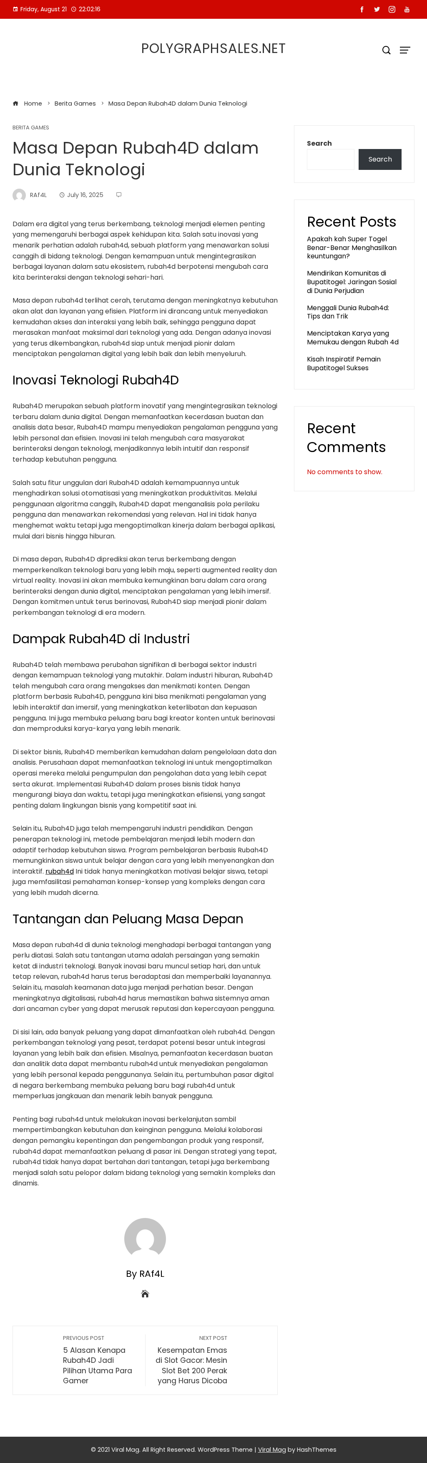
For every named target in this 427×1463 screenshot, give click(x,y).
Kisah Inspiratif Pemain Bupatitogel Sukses (344, 363)
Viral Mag (272, 1449)
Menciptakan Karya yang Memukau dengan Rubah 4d (353, 337)
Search (319, 143)
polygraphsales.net (213, 48)
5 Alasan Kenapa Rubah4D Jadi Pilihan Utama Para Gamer (97, 1360)
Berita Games (31, 128)
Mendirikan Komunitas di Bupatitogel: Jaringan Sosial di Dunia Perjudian (352, 282)
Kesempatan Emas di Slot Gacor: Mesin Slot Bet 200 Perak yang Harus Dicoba (191, 1360)
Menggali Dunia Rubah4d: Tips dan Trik (348, 312)
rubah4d (59, 871)
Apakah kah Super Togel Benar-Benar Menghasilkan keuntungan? (352, 247)
